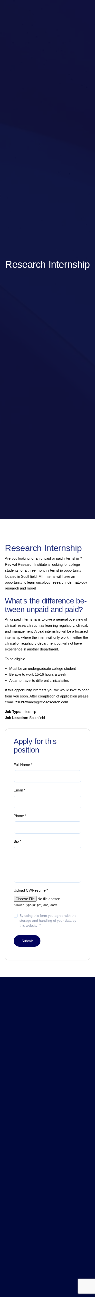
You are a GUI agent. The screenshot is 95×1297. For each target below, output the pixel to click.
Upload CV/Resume (31, 890)
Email (19, 790)
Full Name (23, 765)
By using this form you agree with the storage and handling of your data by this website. (47, 920)
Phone (20, 816)
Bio (17, 841)
